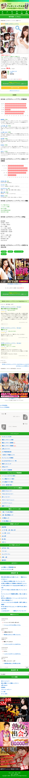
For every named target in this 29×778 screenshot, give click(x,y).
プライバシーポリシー (6, 689)
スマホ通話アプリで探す (7, 481)
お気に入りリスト (6, 448)
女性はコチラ (5, 466)
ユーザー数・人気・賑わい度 (8, 530)
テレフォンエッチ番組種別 (14, 472)
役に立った (4, 324)
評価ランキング (14, 524)
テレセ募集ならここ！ (14, 398)
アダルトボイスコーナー (7, 493)
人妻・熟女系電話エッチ (7, 515)
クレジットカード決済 (18, 251)
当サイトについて (5, 681)
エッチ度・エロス (4, 132)
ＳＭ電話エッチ (5, 518)
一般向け (11, 72)
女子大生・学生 (3, 181)
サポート (2, 151)
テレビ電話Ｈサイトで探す (8, 478)
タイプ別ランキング (14, 545)
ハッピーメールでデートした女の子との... (12, 644)
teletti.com (15, 775)
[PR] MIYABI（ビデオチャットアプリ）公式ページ (14, 83)
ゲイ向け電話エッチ (6, 521)
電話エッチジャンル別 (14, 509)
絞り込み (19, 306)
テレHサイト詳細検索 (7, 469)
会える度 (2, 138)
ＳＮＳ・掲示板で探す (7, 484)
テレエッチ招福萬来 (4, 407)
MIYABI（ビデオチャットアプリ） (12, 23)
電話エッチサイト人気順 (7, 439)
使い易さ (2, 144)
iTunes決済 (4, 251)
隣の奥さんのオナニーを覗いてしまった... (12, 634)
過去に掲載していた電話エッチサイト (10, 683)
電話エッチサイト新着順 (8, 442)
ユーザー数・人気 (4, 125)
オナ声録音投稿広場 (6, 451)
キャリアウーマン (4, 188)
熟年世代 (2, 195)
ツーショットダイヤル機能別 (14, 487)
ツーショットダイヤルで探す (8, 475)
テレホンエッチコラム (6, 569)
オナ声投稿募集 (3, 405)
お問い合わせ (4, 685)
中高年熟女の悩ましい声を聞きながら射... (12, 663)
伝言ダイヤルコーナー (7, 490)
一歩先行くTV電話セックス (8, 454)
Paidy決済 (10, 251)
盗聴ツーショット (6, 505)
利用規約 (3, 687)
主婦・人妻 (3, 192)
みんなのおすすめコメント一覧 (9, 460)
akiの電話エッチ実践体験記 (7, 567)
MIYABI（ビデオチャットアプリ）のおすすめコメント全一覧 (15, 364)
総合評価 (2, 119)
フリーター (3, 184)
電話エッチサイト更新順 (9, 445)
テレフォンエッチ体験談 (7, 457)
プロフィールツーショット (8, 499)
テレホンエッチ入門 (6, 436)
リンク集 (3, 691)
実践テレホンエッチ (6, 463)
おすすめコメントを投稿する (22, 365)
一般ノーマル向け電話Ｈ (7, 511)
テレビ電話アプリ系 (13, 71)
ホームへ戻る (4, 693)
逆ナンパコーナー (6, 496)
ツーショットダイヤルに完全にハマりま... (12, 625)
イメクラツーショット (7, 502)
